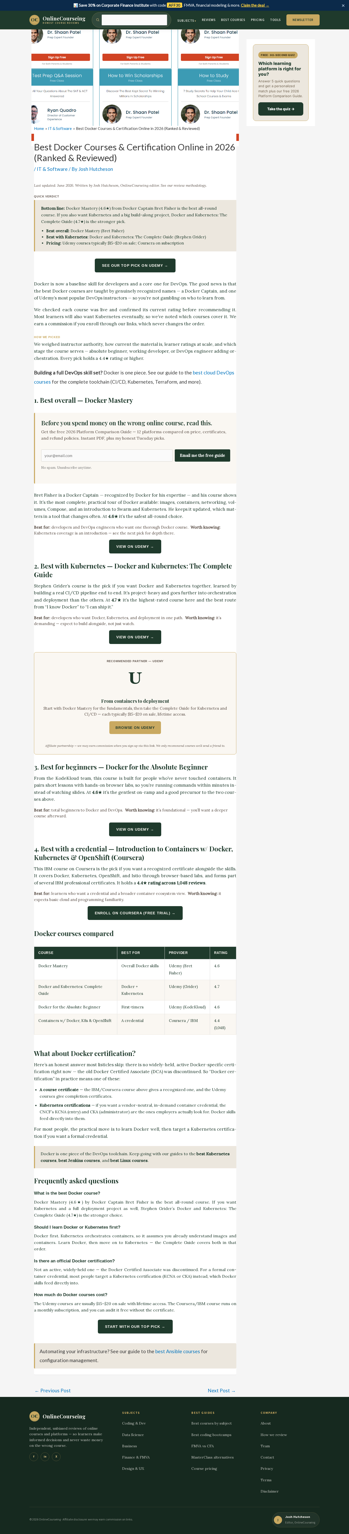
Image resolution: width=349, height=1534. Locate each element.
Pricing (258, 20)
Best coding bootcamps (211, 1434)
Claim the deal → (255, 5)
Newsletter (303, 20)
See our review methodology (183, 185)
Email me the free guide (202, 455)
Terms (266, 1480)
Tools (275, 20)
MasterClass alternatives (212, 1457)
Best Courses (233, 20)
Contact (267, 1457)
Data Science (133, 1434)
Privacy (267, 1468)
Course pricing (204, 1468)
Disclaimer (270, 1491)
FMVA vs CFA (202, 1446)
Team (265, 1446)
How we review (274, 1434)
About (266, 1423)
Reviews (209, 20)
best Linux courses (129, 1160)
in (45, 1456)
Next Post (222, 1390)
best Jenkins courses (79, 1160)
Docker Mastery (82, 208)
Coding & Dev (134, 1423)
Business (129, 1446)
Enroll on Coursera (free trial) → (135, 913)
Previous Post (52, 1390)
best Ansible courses (177, 1351)
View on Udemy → (135, 546)
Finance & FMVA (136, 1457)
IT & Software (52, 169)
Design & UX (133, 1468)
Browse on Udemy (135, 728)
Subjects (185, 20)
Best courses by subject (211, 1423)
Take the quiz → (281, 109)
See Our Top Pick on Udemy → (135, 265)
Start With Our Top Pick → (135, 1327)
